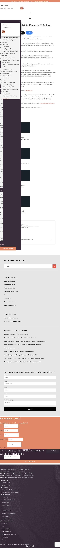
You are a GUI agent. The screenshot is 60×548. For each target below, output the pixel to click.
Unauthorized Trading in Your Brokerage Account (16, 334)
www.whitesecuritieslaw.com (47, 103)
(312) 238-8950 (29, 473)
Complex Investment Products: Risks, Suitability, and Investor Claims (10, 60)
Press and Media (7, 69)
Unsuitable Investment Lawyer (12, 348)
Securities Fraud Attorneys (10, 37)
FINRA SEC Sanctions (9, 288)
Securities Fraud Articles (10, 96)
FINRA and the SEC (8, 87)
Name (5, 375)
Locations (5, 44)
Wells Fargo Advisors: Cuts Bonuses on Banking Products (29, 226)
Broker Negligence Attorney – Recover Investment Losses (19, 351)
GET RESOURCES (30, 461)
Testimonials (6, 78)
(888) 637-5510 (5, 473)
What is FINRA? (7, 75)
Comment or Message (9, 400)
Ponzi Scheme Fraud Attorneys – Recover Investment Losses (20, 337)
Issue (5, 393)
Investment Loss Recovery (10, 89)
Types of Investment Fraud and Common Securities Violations (9, 53)
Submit (30, 409)
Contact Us (6, 98)
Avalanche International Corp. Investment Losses (23, 239)
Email (2, 430)
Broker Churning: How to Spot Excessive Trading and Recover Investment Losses (25, 341)
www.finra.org (28, 90)
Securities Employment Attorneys (12, 321)
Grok (22, 32)
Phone (5, 387)
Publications (6, 93)
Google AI (29, 32)
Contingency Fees (8, 49)
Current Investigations (9, 85)
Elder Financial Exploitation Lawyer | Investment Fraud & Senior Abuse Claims (24, 358)
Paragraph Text (3, 447)
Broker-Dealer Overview (10, 305)
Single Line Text (4, 439)
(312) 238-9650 (17, 473)
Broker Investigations (9, 82)
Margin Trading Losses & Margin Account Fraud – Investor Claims (21, 355)
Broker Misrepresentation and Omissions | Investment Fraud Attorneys (22, 344)
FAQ (4, 67)
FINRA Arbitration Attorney (11, 64)
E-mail (6, 381)
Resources (6, 46)
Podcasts (5, 91)
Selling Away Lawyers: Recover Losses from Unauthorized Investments (22, 361)
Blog (4, 80)
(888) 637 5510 (4, 5)
